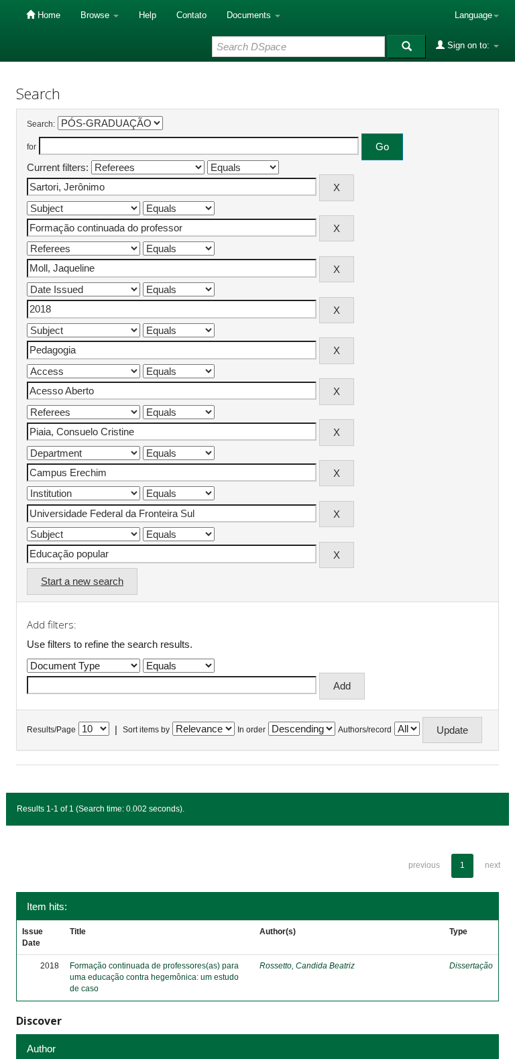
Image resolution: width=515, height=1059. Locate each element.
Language (473, 15)
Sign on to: (468, 45)
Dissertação (471, 965)
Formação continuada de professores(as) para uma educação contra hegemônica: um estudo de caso (154, 977)
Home (47, 15)
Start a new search (82, 581)
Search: (41, 124)
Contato (191, 15)
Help (147, 15)
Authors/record (365, 729)
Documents (250, 15)
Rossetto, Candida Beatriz (307, 965)
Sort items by (146, 729)
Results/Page (51, 729)
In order (251, 729)
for (31, 147)
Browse (96, 15)
